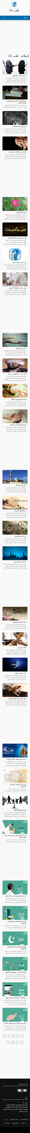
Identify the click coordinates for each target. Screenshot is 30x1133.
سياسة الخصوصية (14, 1119)
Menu (26, 18)
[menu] (3, 17)
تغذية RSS (7, 1123)
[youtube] (19, 1090)
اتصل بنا (23, 1123)
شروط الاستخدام (25, 1119)
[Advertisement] (15, 37)
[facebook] (24, 1090)
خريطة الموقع (15, 1123)
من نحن (6, 1119)
